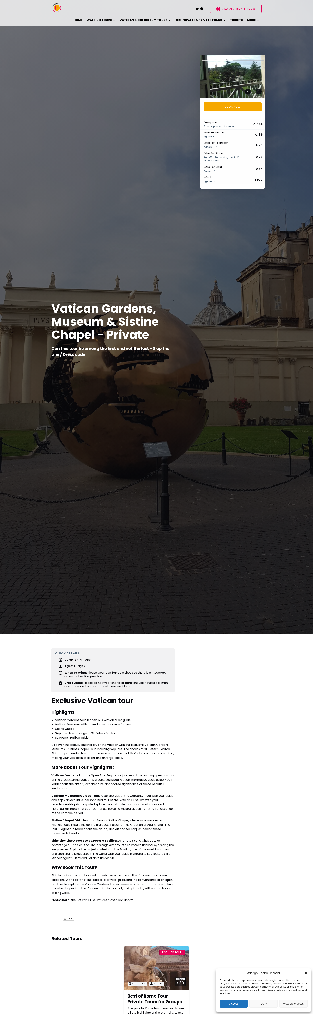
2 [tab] (248, 60)
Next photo (259, 91)
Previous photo (248, 91)
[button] (306, 973)
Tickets (236, 20)
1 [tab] (217, 60)
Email (70, 918)
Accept (233, 1003)
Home (78, 20)
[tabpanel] (232, 76)
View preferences (293, 1003)
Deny (263, 1003)
